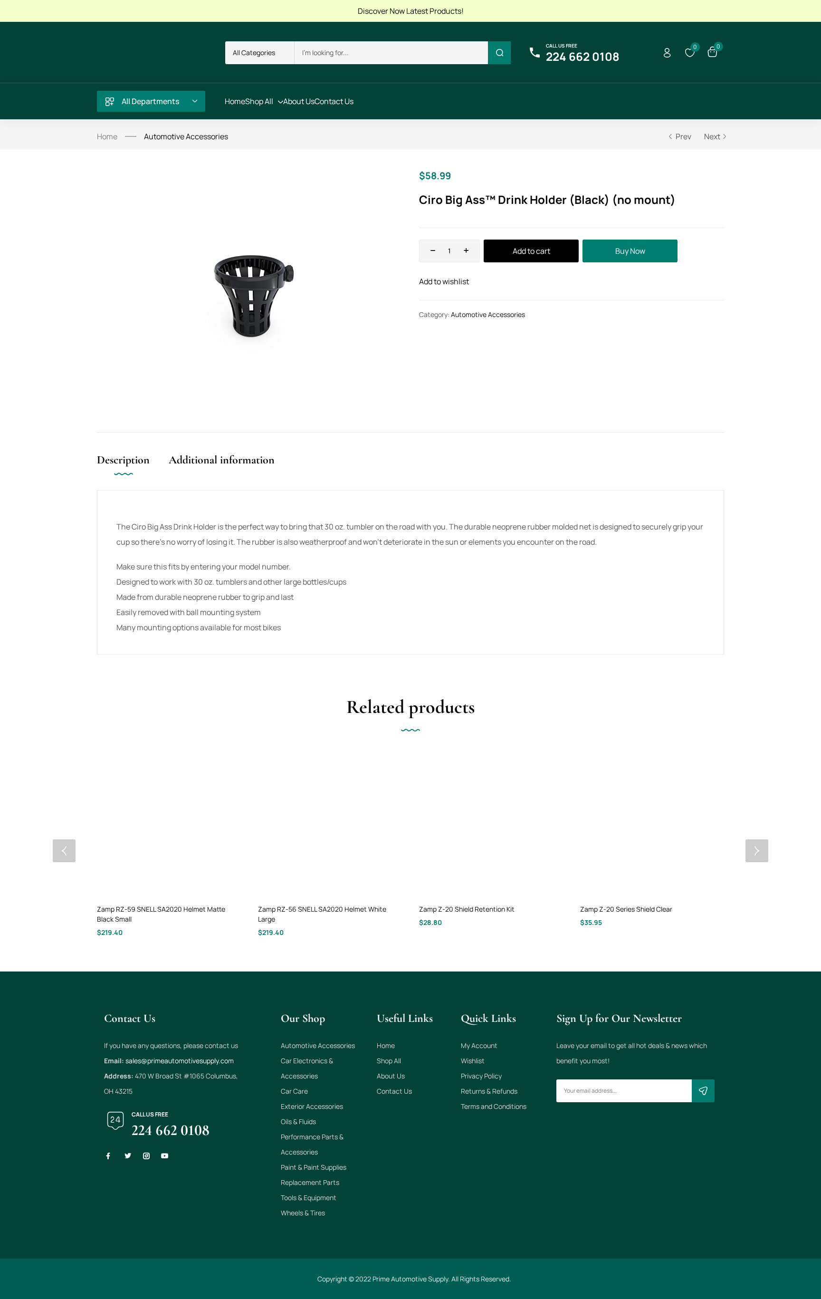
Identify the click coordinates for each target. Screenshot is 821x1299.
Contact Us (394, 1091)
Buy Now (630, 251)
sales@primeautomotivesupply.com (179, 1060)
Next (712, 136)
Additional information (222, 460)
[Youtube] (165, 1156)
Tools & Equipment (308, 1197)
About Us (391, 1075)
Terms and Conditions (493, 1106)
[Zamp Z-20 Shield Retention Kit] (491, 823)
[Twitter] (127, 1156)
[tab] (133, 470)
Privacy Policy (481, 1075)
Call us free (561, 45)
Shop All (389, 1060)
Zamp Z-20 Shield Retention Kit (467, 909)
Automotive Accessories (186, 136)
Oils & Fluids (298, 1121)
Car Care (294, 1091)
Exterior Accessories (312, 1106)
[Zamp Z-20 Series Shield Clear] (652, 823)
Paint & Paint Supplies (313, 1167)
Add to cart (531, 251)
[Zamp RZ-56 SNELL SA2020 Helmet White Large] (330, 823)
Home (107, 136)
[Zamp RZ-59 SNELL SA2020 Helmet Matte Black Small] (169, 823)
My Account (479, 1045)
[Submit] (703, 1090)
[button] (259, 52)
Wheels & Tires (303, 1212)
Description (123, 460)
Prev (683, 136)
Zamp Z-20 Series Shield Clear (626, 909)
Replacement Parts (310, 1182)
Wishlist (473, 1060)
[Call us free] (534, 52)
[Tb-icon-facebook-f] (109, 1156)
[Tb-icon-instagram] (146, 1156)
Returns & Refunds (489, 1091)
